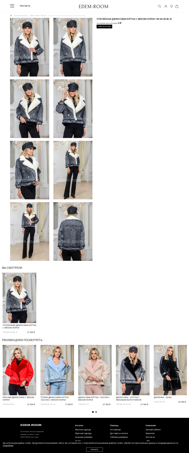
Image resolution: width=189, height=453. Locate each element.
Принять (94, 449)
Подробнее (8, 445)
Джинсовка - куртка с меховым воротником (128, 398)
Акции (78, 440)
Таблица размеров (119, 437)
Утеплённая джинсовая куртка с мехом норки (19, 326)
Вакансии (150, 433)
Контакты (150, 437)
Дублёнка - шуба (162, 397)
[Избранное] (170, 6)
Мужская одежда (83, 433)
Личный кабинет (153, 429)
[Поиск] (158, 6)
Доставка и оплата (119, 433)
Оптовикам (115, 429)
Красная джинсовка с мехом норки (18, 398)
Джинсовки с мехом (38, 16)
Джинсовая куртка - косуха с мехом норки (94, 398)
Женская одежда (20, 16)
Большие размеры (83, 437)
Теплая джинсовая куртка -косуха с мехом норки (54, 398)
